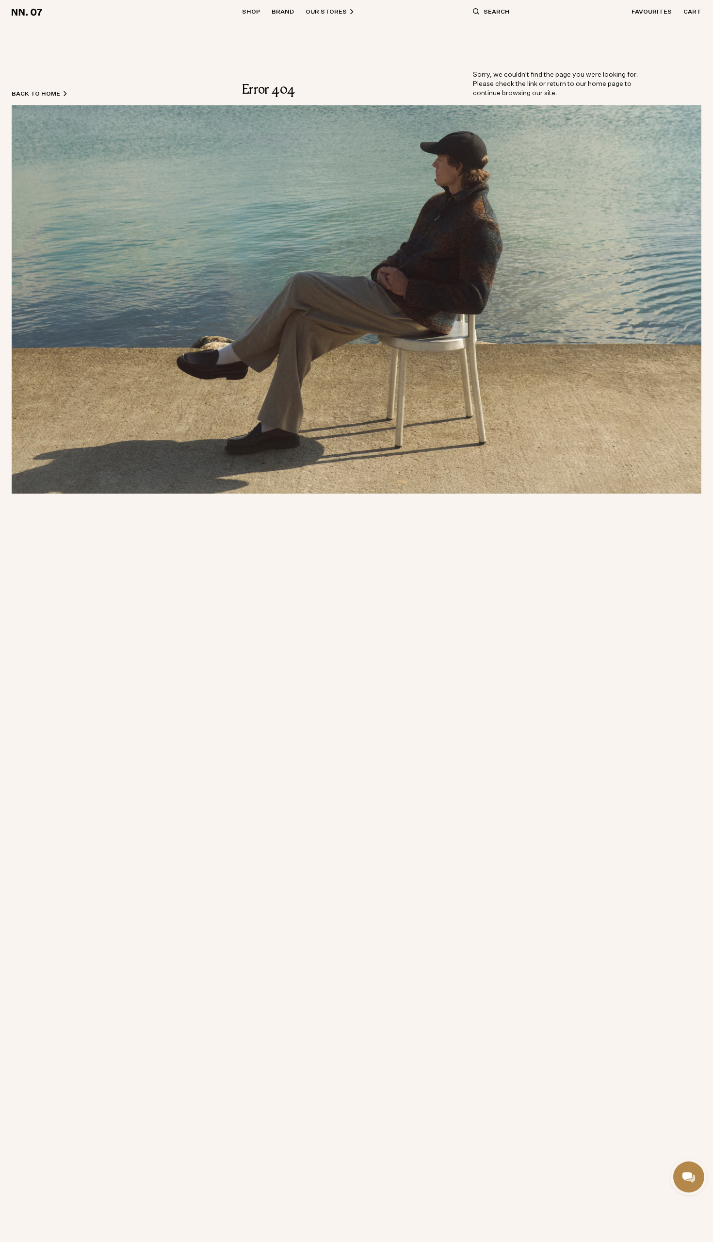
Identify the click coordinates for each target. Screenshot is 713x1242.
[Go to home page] (28, 11)
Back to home (36, 93)
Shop (251, 11)
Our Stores (326, 11)
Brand (283, 11)
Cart (692, 11)
